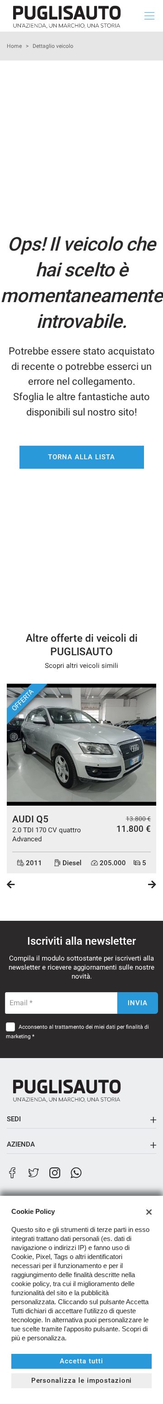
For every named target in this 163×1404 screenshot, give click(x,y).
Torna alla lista (81, 457)
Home (14, 46)
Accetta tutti (81, 1361)
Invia (138, 1003)
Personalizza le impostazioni (81, 1380)
